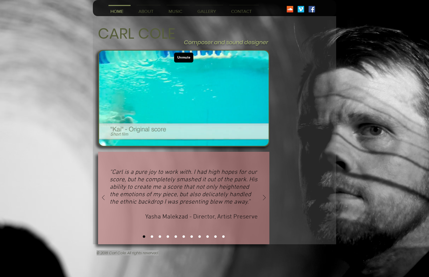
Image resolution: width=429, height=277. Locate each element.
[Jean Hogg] (215, 236)
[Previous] (103, 198)
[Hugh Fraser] (199, 236)
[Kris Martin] (176, 236)
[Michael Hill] (191, 236)
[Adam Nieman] (152, 236)
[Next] (264, 198)
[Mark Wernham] (183, 236)
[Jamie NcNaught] (160, 236)
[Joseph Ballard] (207, 236)
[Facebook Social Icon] (312, 9)
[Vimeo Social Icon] (301, 9)
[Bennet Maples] (168, 236)
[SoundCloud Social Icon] (290, 9)
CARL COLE (136, 33)
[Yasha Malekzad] (144, 236)
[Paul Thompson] (223, 236)
